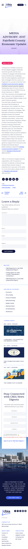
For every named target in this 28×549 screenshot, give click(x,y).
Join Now (20, 4)
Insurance (4, 539)
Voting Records (19, 537)
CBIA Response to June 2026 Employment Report (14, 279)
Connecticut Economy (8, 185)
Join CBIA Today (14, 497)
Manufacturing (10, 300)
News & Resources (6, 543)
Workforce (9, 311)
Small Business (10, 309)
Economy (9, 292)
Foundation (5, 537)
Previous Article (7, 193)
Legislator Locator (20, 535)
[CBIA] (8, 6)
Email (3, 236)
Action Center (19, 533)
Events (3, 535)
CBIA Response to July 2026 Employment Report (14, 269)
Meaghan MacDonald (14, 151)
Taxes (14, 187)
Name (3, 228)
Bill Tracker (18, 539)
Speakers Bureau (6, 545)
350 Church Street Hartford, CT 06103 (12, 524)
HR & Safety (9, 295)
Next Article (21, 193)
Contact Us (5, 533)
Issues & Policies (11, 298)
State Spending (6, 187)
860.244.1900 (5, 526)
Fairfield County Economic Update (12, 84)
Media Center (10, 303)
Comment (4, 213)
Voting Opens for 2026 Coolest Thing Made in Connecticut (13, 274)
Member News (10, 306)
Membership (5, 541)
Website (4, 243)
